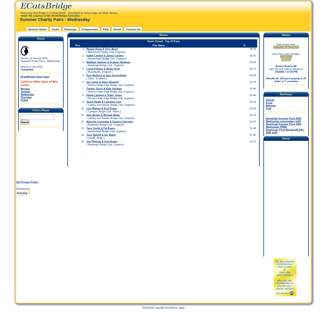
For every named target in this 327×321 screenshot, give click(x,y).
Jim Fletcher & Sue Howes (101, 141)
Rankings (70, 29)
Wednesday (27, 94)
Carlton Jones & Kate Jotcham (104, 88)
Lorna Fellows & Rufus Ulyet (103, 68)
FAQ (105, 29)
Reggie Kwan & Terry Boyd (102, 49)
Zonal (269, 102)
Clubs (55, 29)
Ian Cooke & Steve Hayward (102, 82)
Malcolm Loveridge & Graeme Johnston (109, 121)
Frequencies (90, 29)
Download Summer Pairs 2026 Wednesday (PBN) (283, 125)
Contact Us (133, 29)
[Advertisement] (40, 155)
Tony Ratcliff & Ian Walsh (101, 134)
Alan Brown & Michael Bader (103, 115)
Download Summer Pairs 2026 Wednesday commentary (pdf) (283, 120)
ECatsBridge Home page (35, 76)
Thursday (26, 97)
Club (268, 108)
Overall (270, 100)
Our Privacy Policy (27, 182)
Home (117, 29)
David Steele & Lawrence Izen (103, 101)
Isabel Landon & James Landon (105, 55)
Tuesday (25, 91)
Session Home (37, 29)
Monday (25, 88)
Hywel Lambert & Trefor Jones (104, 95)
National (271, 105)
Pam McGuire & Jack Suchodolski (106, 75)
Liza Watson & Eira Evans (101, 108)
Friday (24, 100)
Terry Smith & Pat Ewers (100, 128)
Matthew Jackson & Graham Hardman (108, 62)
